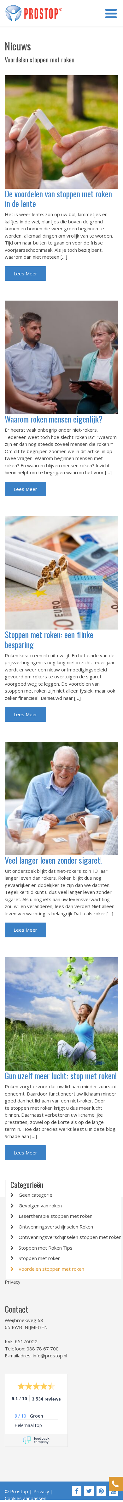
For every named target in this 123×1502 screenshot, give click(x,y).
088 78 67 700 (42, 1348)
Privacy (12, 1282)
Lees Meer (25, 273)
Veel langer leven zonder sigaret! (53, 860)
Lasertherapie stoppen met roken (55, 1216)
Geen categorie (35, 1195)
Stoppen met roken (40, 1258)
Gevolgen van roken (40, 1205)
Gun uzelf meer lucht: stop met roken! (61, 1075)
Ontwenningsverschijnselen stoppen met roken (70, 1237)
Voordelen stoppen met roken (51, 1269)
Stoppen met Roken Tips (46, 1248)
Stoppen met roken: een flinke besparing (49, 639)
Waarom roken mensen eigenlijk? (53, 419)
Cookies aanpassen (25, 1498)
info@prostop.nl (50, 1355)
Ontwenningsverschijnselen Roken (56, 1226)
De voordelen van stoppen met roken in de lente (58, 198)
